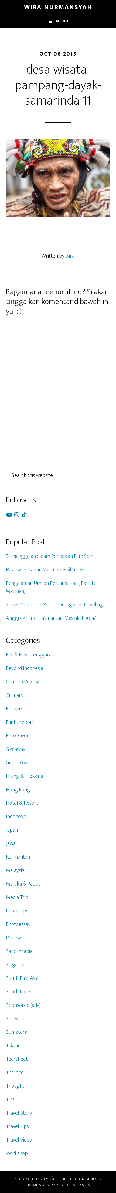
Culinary (14, 695)
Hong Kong (18, 789)
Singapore (17, 964)
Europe (14, 708)
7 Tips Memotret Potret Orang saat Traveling (54, 604)
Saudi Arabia (19, 951)
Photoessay (18, 924)
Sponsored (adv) (23, 1005)
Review (13, 937)
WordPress (63, 1185)
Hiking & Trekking (24, 776)
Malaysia (15, 870)
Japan (12, 830)
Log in (84, 1185)
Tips (10, 1099)
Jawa (11, 843)
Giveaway (15, 749)
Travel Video (19, 1139)
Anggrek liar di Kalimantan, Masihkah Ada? (51, 618)
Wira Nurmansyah (58, 7)
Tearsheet (17, 1059)
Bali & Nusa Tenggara (29, 654)
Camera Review (22, 681)
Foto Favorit (19, 735)
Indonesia (16, 816)
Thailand (15, 1072)
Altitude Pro (65, 1179)
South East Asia (22, 978)
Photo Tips (17, 910)
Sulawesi (15, 1018)
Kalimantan (18, 857)
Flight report (20, 722)
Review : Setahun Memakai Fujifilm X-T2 (47, 569)
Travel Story (19, 1113)
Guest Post (17, 762)
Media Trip (17, 897)
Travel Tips (17, 1126)
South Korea (19, 991)
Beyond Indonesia (24, 668)
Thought (15, 1086)
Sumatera (16, 1032)
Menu (62, 21)
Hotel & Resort (22, 803)
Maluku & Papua (23, 883)
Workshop (17, 1153)
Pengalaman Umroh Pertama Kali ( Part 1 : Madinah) (50, 587)
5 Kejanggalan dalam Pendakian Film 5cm (49, 556)
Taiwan (13, 1045)
